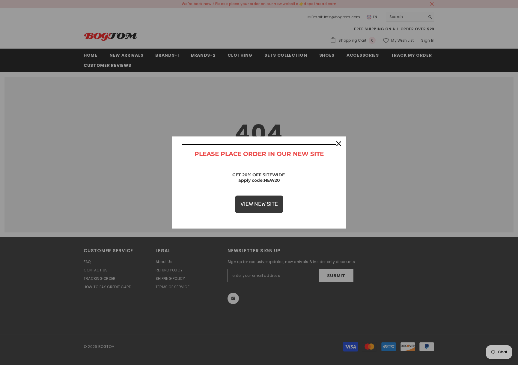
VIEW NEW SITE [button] (259, 204)
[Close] (339, 143)
